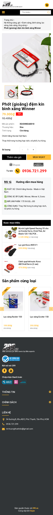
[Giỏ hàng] (47, 5)
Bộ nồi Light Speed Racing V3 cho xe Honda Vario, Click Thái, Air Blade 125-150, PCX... (33, 231)
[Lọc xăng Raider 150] (13, 301)
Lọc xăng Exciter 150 (39, 317)
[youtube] (11, 370)
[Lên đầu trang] (49, 358)
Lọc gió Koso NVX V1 (28, 245)
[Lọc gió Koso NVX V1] (10, 250)
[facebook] (4, 370)
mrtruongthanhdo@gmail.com (19, 429)
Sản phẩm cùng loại (19, 281)
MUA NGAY (39, 157)
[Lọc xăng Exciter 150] (39, 301)
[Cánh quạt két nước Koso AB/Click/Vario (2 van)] (10, 267)
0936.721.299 (12, 424)
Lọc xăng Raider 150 (13, 317)
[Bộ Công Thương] (11, 359)
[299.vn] (12, 4)
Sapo (32, 511)
